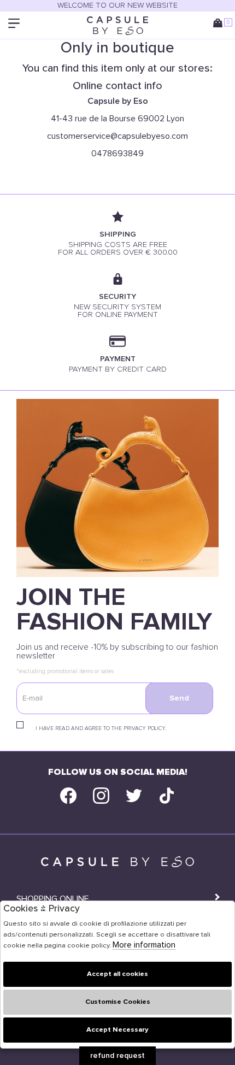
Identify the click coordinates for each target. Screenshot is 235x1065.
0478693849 (117, 153)
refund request (117, 1056)
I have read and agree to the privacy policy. (101, 728)
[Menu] (15, 25)
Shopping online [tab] (52, 899)
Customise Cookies (117, 1001)
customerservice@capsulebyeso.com (117, 136)
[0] (220, 25)
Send (179, 698)
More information (144, 945)
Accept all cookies (117, 974)
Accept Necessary (117, 1029)
